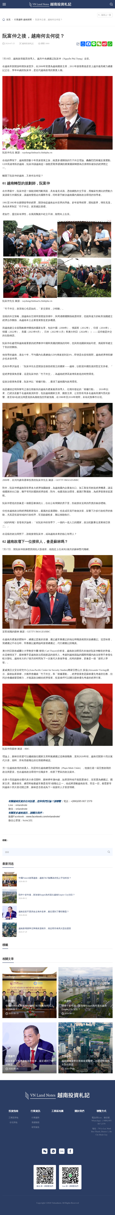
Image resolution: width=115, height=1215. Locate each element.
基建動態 (35, 1122)
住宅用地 (13, 1122)
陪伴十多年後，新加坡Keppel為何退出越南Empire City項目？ (47, 895)
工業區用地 (13, 1118)
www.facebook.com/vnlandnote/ (43, 816)
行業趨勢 (18, 19)
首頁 (8, 19)
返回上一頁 (106, 15)
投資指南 (13, 1111)
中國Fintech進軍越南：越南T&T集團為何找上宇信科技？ (45, 878)
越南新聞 (27, 19)
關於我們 (79, 1111)
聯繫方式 (101, 1111)
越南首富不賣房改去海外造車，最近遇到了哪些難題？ (44, 911)
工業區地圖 (57, 1111)
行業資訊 (35, 1111)
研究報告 (35, 1127)
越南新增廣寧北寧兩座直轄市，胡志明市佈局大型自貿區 (45, 928)
